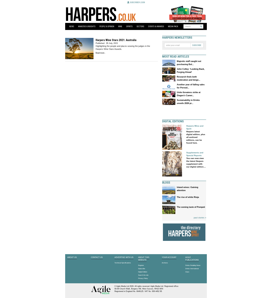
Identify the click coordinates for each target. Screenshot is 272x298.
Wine (120, 26)
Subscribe (196, 45)
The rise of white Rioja (188, 197)
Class (187, 272)
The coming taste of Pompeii (191, 207)
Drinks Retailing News (192, 265)
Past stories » (200, 217)
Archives (165, 263)
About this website (143, 258)
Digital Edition (142, 272)
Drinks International (192, 268)
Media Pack (173, 26)
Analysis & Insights (86, 26)
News (71, 26)
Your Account (169, 257)
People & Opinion (106, 26)
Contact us (97, 257)
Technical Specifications (122, 263)
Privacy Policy (143, 278)
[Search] (201, 26)
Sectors (140, 26)
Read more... (101, 53)
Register (141, 265)
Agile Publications (192, 258)
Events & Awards (156, 26)
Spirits (129, 26)
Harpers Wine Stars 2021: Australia (116, 40)
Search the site (143, 275)
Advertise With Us (123, 257)
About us (72, 257)
